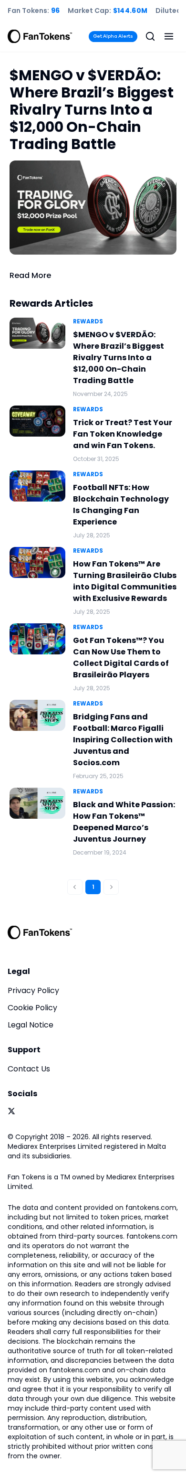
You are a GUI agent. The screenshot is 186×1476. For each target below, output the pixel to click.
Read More (30, 275)
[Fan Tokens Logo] (40, 36)
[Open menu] (168, 36)
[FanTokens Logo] (40, 932)
